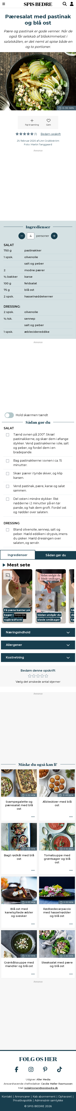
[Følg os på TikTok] (59, 1070)
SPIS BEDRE (38, 4)
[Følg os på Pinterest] (45, 1070)
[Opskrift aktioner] (33, 817)
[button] (17, 596)
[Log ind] (71, 4)
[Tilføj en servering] (54, 236)
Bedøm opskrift (51, 134)
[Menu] (9, 3)
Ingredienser (17, 555)
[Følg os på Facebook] (16, 1070)
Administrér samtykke (49, 1100)
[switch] (9, 415)
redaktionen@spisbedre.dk (41, 1087)
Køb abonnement (44, 1096)
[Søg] (64, 4)
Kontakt (7, 1096)
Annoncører (22, 1096)
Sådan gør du (56, 555)
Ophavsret (65, 1096)
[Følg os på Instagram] (30, 1070)
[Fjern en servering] (21, 236)
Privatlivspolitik (22, 1100)
